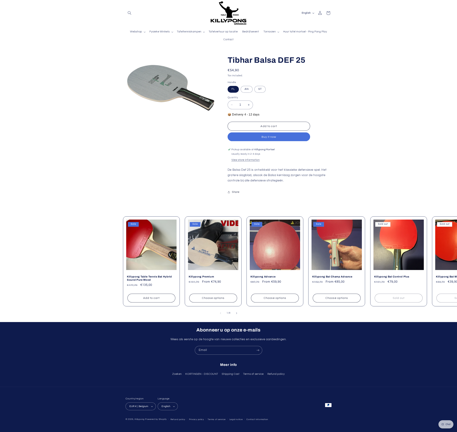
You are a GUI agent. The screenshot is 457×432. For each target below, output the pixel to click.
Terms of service (253, 374)
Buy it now (269, 136)
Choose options (213, 298)
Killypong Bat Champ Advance (332, 276)
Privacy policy (196, 419)
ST (260, 89)
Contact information (257, 419)
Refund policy (276, 374)
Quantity (233, 97)
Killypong (139, 419)
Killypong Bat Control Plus (391, 276)
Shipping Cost (230, 374)
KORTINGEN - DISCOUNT (201, 374)
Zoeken (177, 374)
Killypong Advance (262, 276)
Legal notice (236, 419)
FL (233, 89)
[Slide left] (220, 313)
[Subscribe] (258, 350)
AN (247, 89)
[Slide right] (236, 313)
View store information (245, 160)
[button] (129, 13)
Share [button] (235, 192)
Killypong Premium (201, 276)
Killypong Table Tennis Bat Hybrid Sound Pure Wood (149, 278)
